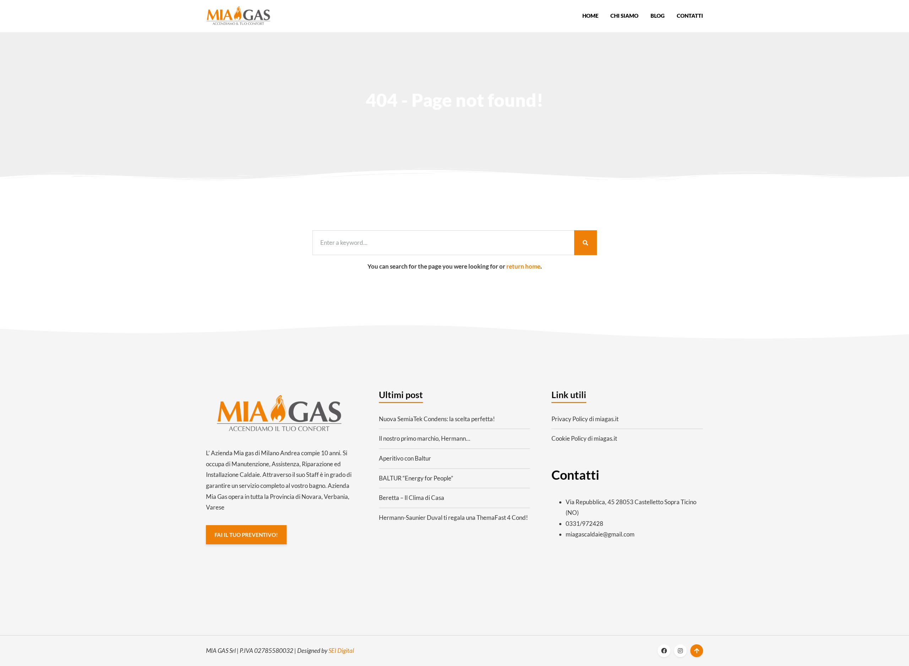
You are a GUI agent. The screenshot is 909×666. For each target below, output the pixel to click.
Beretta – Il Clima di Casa (411, 497)
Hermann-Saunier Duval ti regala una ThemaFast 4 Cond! (453, 517)
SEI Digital (341, 650)
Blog (658, 15)
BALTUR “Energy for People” (416, 478)
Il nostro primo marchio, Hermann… (424, 438)
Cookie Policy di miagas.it (584, 438)
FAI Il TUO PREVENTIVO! (246, 535)
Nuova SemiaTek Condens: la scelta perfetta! (437, 419)
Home (590, 15)
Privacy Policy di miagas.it (585, 419)
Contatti (690, 15)
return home (523, 266)
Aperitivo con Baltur (405, 458)
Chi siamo (624, 15)
